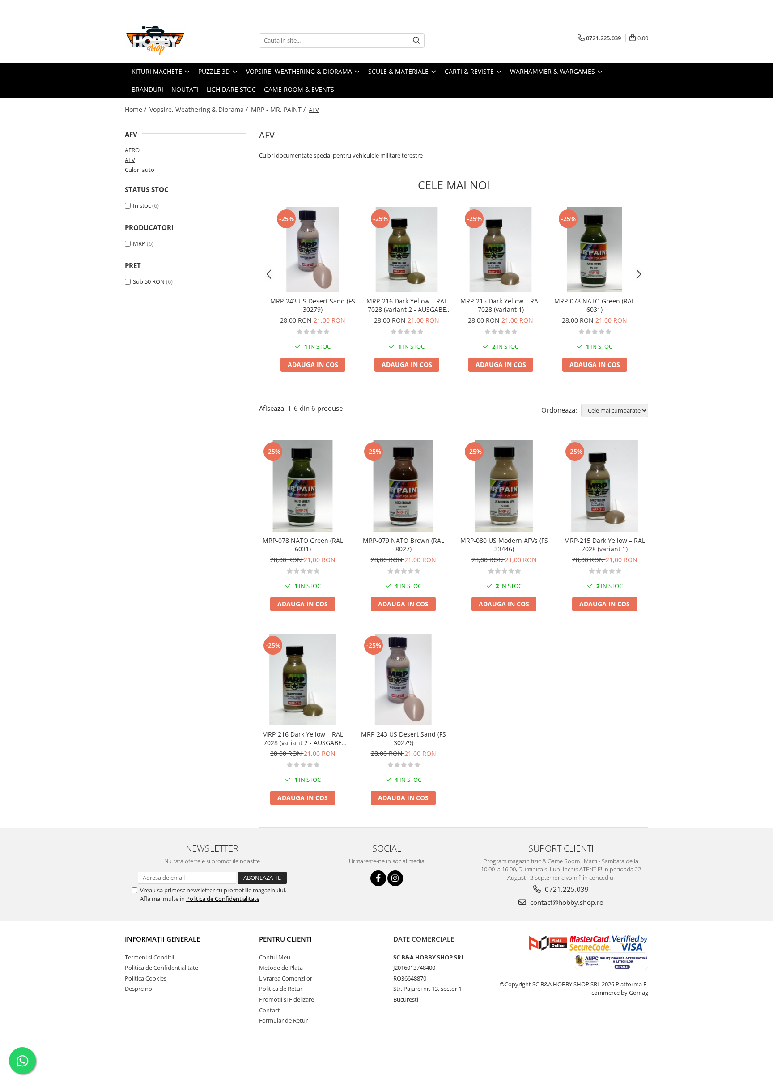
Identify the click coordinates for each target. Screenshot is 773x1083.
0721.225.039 (566, 889)
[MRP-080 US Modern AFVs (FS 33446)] (504, 486)
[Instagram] (395, 878)
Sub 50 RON (149, 281)
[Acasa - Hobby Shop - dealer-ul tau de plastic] (169, 40)
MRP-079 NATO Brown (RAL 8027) (403, 544)
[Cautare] (416, 40)
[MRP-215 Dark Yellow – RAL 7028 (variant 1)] (500, 249)
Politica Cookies (145, 978)
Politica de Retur (280, 989)
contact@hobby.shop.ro (565, 902)
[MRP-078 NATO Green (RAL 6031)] (594, 249)
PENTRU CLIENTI (285, 938)
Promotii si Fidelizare (286, 999)
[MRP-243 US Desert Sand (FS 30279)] (312, 249)
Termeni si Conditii (149, 957)
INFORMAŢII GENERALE (162, 938)
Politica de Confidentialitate (222, 899)
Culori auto (139, 170)
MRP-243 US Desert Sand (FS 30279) (312, 305)
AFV (130, 160)
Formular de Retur (283, 1020)
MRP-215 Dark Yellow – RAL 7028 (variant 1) (500, 305)
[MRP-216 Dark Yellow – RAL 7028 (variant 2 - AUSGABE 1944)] (406, 249)
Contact (269, 1010)
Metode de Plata (281, 968)
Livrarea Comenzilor (285, 978)
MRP (139, 243)
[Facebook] (378, 878)
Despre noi (139, 989)
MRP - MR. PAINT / (279, 109)
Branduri (147, 89)
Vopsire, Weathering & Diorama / (199, 109)
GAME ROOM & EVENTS (299, 89)
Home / (136, 109)
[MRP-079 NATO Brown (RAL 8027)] (403, 486)
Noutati (185, 89)
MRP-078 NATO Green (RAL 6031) (594, 305)
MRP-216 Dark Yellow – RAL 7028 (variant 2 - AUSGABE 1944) (406, 305)
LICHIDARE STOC (231, 89)
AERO (132, 150)
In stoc (142, 205)
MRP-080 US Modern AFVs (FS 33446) (504, 544)
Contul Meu (274, 957)
